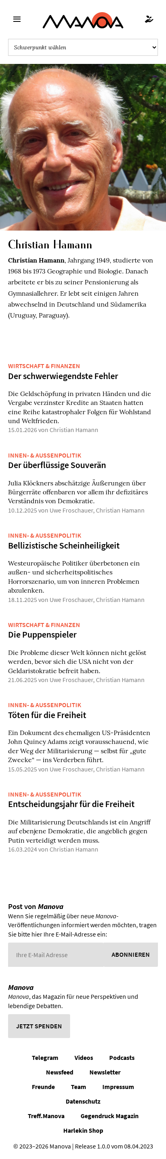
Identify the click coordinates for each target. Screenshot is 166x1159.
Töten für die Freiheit (47, 714)
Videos (84, 1057)
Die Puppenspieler (42, 634)
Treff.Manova (46, 1115)
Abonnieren (131, 954)
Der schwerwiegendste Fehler (63, 375)
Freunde (43, 1086)
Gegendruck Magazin (110, 1115)
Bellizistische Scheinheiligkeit (64, 545)
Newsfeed (59, 1072)
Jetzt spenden (39, 1026)
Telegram (45, 1057)
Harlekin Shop (83, 1130)
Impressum (118, 1086)
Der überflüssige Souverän (57, 464)
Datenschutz (83, 1101)
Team (78, 1086)
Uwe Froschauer (71, 510)
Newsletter (104, 1072)
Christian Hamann (74, 430)
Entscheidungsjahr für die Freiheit (71, 803)
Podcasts (122, 1057)
